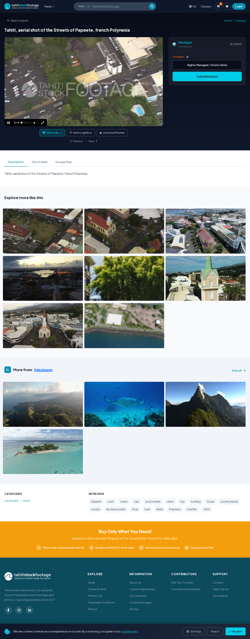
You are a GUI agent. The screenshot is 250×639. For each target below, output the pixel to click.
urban (170, 501)
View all (237, 370)
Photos (92, 609)
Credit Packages (140, 602)
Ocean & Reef (97, 589)
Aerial (159, 509)
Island (26, 500)
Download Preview (114, 132)
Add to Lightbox (82, 132)
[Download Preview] (22, 250)
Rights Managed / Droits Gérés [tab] (207, 65)
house (210, 501)
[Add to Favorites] (15, 250)
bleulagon (185, 42)
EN (194, 6)
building (196, 501)
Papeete (96, 501)
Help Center (221, 589)
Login (238, 6)
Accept (237, 631)
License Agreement (142, 589)
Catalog (241, 20)
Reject (215, 631)
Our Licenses (138, 595)
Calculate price (207, 76)
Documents (220, 595)
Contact (206, 6)
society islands (229, 501)
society (95, 509)
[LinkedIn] (29, 610)
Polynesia (174, 509)
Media (48, 6)
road (147, 509)
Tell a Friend (39, 162)
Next (91, 141)
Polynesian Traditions (101, 602)
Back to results (19, 20)
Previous (78, 141)
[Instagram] (19, 610)
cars (136, 501)
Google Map (63, 162)
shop (135, 509)
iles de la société (115, 509)
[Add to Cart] (8, 250)
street (124, 501)
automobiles (153, 501)
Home (228, 20)
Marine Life (95, 595)
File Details (52, 132)
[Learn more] (187, 56)
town (111, 501)
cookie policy (129, 631)
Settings (195, 631)
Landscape (11, 500)
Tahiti (206, 509)
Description (16, 162)
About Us (135, 582)
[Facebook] (8, 610)
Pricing (133, 609)
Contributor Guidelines (186, 589)
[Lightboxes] (227, 6)
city (182, 501)
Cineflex (192, 509)
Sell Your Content (182, 582)
